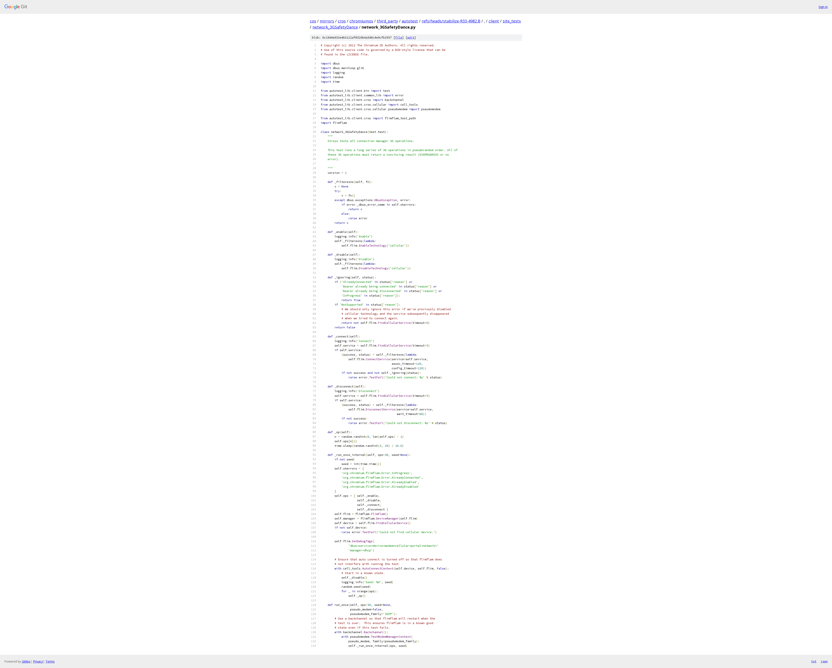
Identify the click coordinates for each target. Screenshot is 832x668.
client (494, 21)
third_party (387, 21)
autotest (410, 21)
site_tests (512, 21)
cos (313, 21)
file (398, 37)
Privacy (38, 661)
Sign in (823, 7)
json (824, 661)
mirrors (327, 21)
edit (410, 37)
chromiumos (361, 21)
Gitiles (26, 661)
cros (342, 21)
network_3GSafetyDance (335, 27)
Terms (50, 661)
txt (813, 661)
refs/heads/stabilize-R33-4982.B (451, 21)
